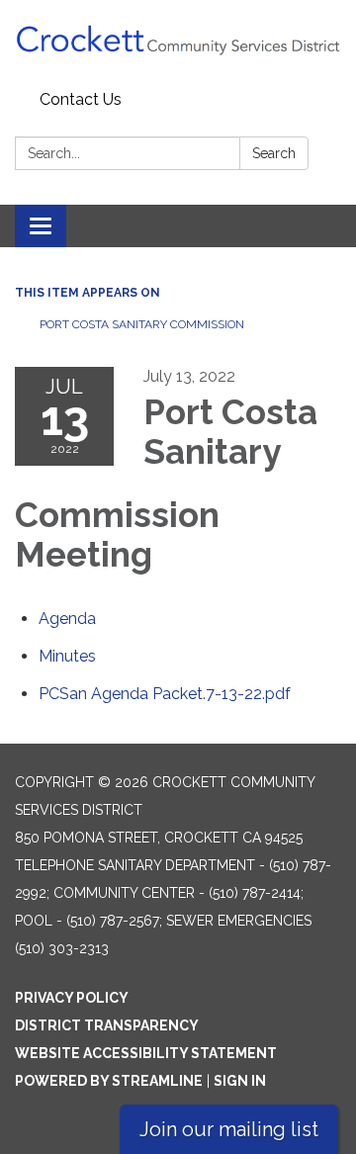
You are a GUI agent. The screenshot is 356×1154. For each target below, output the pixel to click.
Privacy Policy (72, 998)
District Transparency (107, 1025)
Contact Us (81, 99)
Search (274, 153)
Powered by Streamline (109, 1081)
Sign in (240, 1081)
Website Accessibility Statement (146, 1053)
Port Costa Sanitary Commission (142, 324)
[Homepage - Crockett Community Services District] (178, 41)
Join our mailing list (228, 1129)
